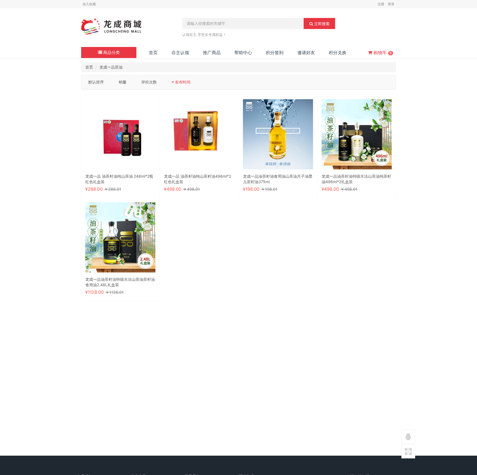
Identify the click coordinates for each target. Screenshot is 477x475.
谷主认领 (180, 52)
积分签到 (274, 52)
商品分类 (111, 52)
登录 (391, 4)
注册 (381, 4)
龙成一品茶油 (111, 67)
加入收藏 (89, 4)
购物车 (382, 52)
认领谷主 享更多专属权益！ (204, 34)
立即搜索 (321, 23)
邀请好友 (306, 52)
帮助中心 (243, 52)
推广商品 (212, 52)
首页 (153, 52)
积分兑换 (337, 52)
